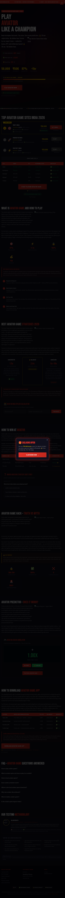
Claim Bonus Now (31, 455)
